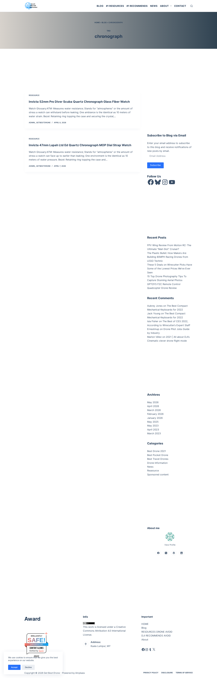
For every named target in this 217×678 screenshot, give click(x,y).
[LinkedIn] (181, 553)
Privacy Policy (150, 673)
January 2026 (155, 417)
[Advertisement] (169, 107)
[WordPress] (174, 553)
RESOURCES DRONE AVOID (156, 631)
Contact (180, 5)
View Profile (170, 545)
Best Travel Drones (157, 458)
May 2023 (153, 425)
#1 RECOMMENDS (137, 5)
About (164, 5)
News (153, 5)
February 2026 (155, 413)
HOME (145, 623)
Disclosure (167, 673)
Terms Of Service (184, 673)
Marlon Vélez (154, 336)
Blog (100, 5)
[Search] (191, 6)
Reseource (34, 95)
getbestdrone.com (36, 644)
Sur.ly (41, 651)
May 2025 (153, 421)
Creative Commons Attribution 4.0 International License (104, 630)
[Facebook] (158, 553)
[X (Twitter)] (166, 553)
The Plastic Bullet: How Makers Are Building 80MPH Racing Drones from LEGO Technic (167, 257)
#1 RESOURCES (115, 5)
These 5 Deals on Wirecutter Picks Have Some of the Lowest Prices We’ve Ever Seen (169, 268)
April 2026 (153, 406)
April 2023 (153, 429)
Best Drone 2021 (156, 451)
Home (97, 22)
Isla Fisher (152, 321)
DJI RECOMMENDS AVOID (156, 635)
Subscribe (155, 165)
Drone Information (157, 462)
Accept (14, 667)
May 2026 (153, 402)
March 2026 (154, 410)
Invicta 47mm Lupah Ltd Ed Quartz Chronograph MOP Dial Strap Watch (80, 145)
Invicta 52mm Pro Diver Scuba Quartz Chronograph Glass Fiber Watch (79, 101)
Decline (28, 667)
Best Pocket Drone (157, 455)
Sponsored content (158, 474)
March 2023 (154, 433)
